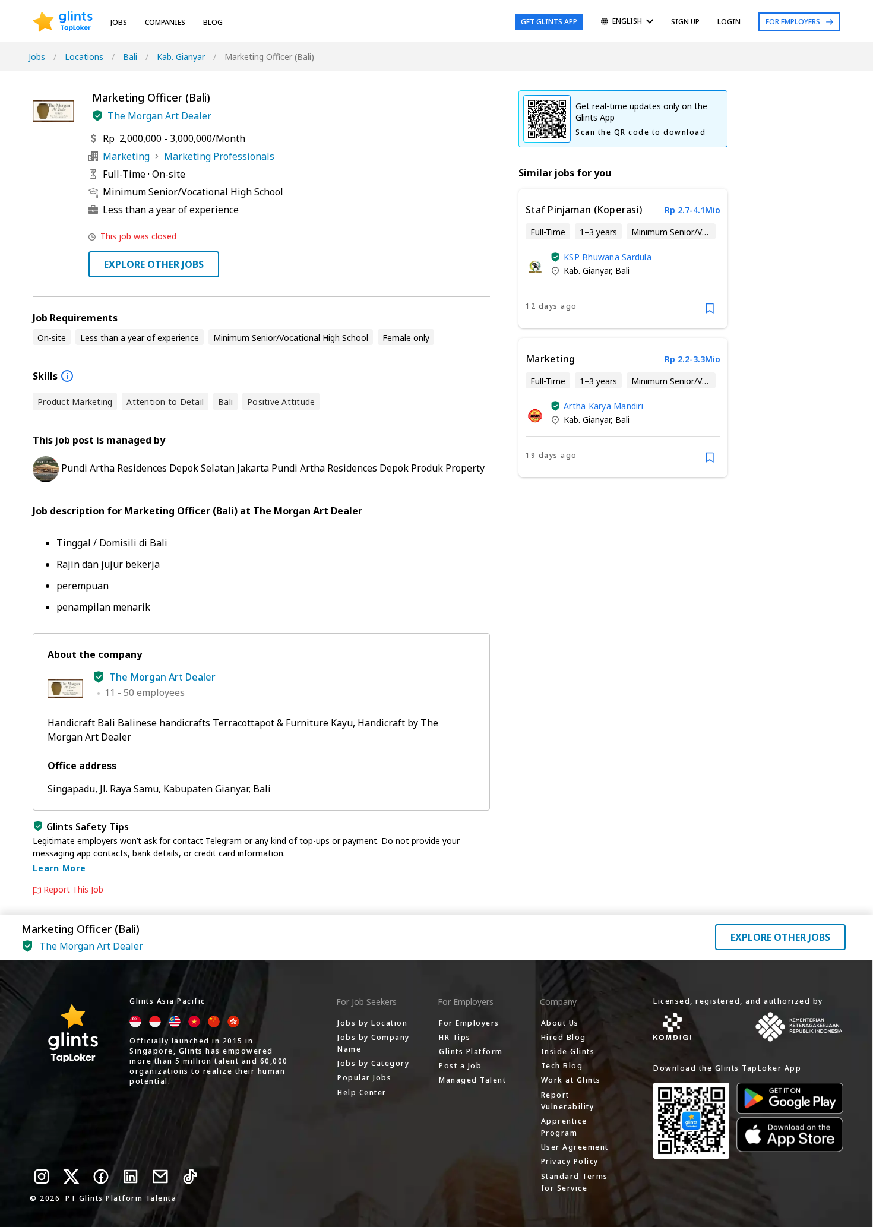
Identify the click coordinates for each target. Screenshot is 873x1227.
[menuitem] (627, 22)
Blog (213, 22)
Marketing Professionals (219, 156)
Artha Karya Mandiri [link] (603, 406)
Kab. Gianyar (181, 56)
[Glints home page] (63, 22)
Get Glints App (549, 22)
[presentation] (63, 22)
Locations (84, 56)
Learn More (59, 868)
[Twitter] (71, 1176)
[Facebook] (101, 1176)
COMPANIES (165, 22)
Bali (130, 56)
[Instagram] (41, 1176)
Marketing (126, 156)
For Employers (793, 22)
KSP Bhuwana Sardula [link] (607, 257)
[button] (97, 115)
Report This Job (73, 889)
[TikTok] (190, 1176)
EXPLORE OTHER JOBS (154, 264)
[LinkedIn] (131, 1176)
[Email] (160, 1176)
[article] (623, 258)
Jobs (118, 22)
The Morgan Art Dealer (159, 115)
